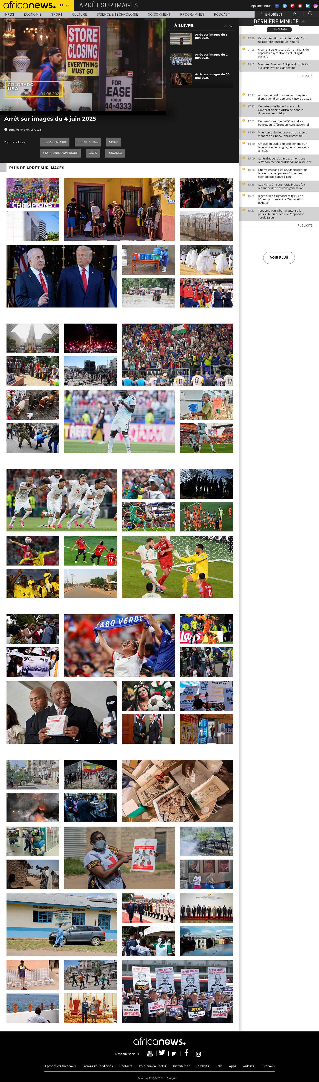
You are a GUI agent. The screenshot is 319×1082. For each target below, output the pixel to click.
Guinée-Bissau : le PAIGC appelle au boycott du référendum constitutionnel (283, 122)
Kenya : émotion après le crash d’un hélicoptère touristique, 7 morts (281, 39)
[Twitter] (162, 1053)
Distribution (181, 1066)
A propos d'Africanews (60, 1066)
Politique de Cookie (152, 1066)
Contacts (125, 1066)
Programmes (192, 14)
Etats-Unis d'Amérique (60, 153)
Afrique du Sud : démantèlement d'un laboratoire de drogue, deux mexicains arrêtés (283, 147)
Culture (79, 14)
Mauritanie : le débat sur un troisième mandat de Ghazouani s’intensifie (282, 134)
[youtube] (150, 1053)
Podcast (222, 14)
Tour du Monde (55, 142)
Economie (33, 14)
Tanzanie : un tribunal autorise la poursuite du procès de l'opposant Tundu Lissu (281, 214)
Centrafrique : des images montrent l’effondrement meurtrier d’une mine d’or (284, 160)
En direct (273, 14)
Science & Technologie (117, 14)
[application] (83, 64)
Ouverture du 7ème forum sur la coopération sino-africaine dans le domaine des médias (280, 110)
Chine (113, 142)
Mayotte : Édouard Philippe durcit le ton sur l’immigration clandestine (283, 65)
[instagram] (198, 1053)
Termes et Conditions (97, 1066)
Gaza (93, 153)
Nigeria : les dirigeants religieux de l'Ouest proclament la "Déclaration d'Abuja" (280, 199)
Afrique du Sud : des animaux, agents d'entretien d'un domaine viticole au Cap (284, 96)
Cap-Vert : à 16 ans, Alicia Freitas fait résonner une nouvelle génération (281, 186)
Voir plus (279, 258)
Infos (9, 14)
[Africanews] (28, 4)
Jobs (219, 1066)
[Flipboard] (175, 1053)
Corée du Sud (87, 142)
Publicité (203, 1066)
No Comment (159, 14)
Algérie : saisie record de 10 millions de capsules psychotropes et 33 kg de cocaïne (283, 53)
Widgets (248, 1066)
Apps (232, 1066)
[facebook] (187, 1053)
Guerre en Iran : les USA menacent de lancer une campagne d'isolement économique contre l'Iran (282, 173)
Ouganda (115, 153)
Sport (56, 14)
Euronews (268, 1066)
